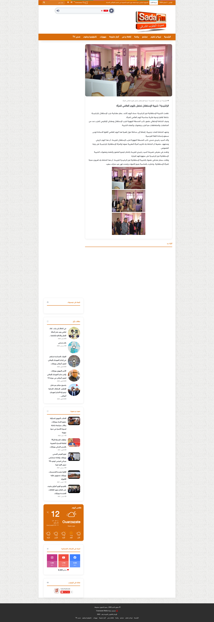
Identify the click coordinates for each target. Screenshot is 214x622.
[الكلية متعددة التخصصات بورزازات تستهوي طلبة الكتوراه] (74, 474)
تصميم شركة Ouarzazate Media (106, 611)
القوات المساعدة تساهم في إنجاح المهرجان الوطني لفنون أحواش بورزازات (57, 360)
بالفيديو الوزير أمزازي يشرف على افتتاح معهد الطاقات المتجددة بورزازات (56, 490)
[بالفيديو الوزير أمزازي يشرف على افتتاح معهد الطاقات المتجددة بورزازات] (74, 489)
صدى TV (76, 37)
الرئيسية (167, 37)
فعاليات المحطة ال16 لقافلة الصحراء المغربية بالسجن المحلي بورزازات (58, 443)
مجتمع (145, 37)
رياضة (136, 37)
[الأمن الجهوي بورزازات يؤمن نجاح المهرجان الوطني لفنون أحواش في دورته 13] (74, 375)
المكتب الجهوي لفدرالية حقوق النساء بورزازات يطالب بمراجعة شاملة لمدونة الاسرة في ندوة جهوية (58, 425)
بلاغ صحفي (62, 343)
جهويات (103, 37)
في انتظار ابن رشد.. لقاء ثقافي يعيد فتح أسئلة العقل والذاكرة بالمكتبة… (57, 332)
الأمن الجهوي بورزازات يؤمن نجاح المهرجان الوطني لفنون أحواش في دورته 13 (56, 374)
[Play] (111, 11)
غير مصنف (158, 101)
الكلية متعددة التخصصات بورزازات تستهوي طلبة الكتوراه (57, 475)
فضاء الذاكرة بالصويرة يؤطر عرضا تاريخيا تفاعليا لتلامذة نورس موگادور (128, 2)
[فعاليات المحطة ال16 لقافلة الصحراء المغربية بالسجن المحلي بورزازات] (74, 442)
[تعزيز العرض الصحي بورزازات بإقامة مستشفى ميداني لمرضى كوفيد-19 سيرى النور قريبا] (74, 457)
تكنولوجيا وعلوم (90, 37)
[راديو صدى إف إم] (151, 19)
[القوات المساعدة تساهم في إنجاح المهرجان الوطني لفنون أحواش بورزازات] (74, 361)
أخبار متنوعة (114, 37)
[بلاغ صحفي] (74, 347)
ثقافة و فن (126, 37)
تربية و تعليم (156, 37)
